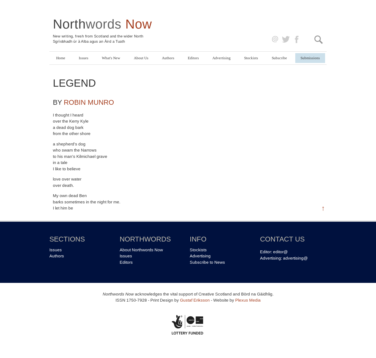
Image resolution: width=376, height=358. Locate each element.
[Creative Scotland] (188, 324)
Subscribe (279, 58)
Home (60, 58)
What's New (111, 58)
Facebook (297, 39)
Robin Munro (89, 102)
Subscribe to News (207, 262)
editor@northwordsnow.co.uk (274, 39)
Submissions (310, 58)
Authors (168, 58)
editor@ (280, 252)
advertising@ (295, 258)
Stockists (251, 58)
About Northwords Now (141, 250)
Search (318, 39)
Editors (193, 58)
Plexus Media (248, 300)
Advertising (221, 58)
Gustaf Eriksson (195, 300)
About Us (141, 58)
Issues (83, 58)
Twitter (285, 39)
